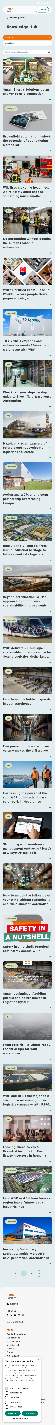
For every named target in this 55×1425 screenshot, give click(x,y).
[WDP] (10, 10)
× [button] (38, 1359)
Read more (9, 1383)
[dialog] (22, 1389)
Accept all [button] (13, 1413)
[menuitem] (8, 1315)
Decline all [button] (30, 1413)
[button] (42, 3)
